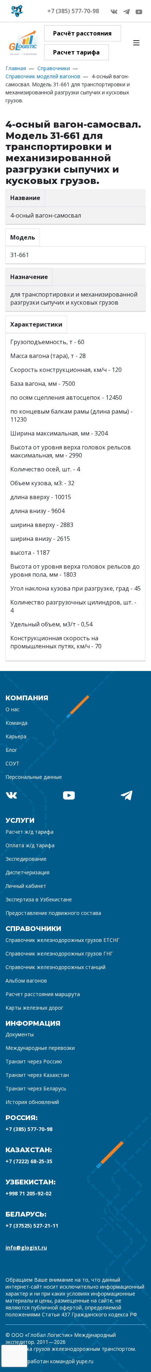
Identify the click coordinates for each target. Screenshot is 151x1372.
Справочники (53, 68)
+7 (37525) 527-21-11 (31, 1225)
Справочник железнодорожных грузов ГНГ (59, 953)
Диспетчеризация (27, 872)
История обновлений (32, 1101)
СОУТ (12, 763)
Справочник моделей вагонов (42, 76)
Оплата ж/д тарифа (30, 845)
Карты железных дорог (34, 1007)
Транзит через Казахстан (37, 1074)
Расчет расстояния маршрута (42, 994)
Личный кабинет (25, 885)
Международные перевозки (40, 1047)
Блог (11, 749)
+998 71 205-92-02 (28, 1193)
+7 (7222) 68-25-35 (28, 1161)
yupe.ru (84, 1361)
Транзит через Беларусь (35, 1088)
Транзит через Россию (33, 1061)
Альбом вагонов (26, 980)
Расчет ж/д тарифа (29, 831)
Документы (19, 1034)
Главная (15, 68)
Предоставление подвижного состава (53, 912)
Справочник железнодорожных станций (55, 967)
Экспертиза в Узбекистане (38, 899)
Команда (16, 722)
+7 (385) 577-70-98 (73, 11)
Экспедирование (26, 858)
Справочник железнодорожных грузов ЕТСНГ (62, 939)
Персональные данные (33, 776)
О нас (12, 709)
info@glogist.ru (26, 1247)
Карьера (15, 736)
